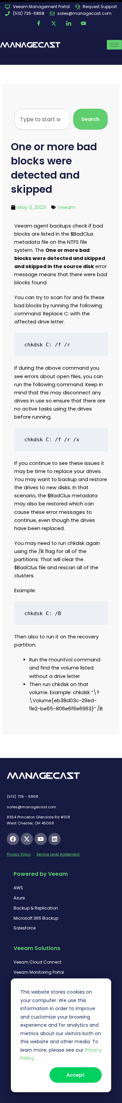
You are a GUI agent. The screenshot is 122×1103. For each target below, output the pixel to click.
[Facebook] (39, 24)
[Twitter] (53, 24)
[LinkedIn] (68, 24)
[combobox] (42, 119)
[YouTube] (83, 24)
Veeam (67, 207)
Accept (75, 1075)
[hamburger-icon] (114, 45)
